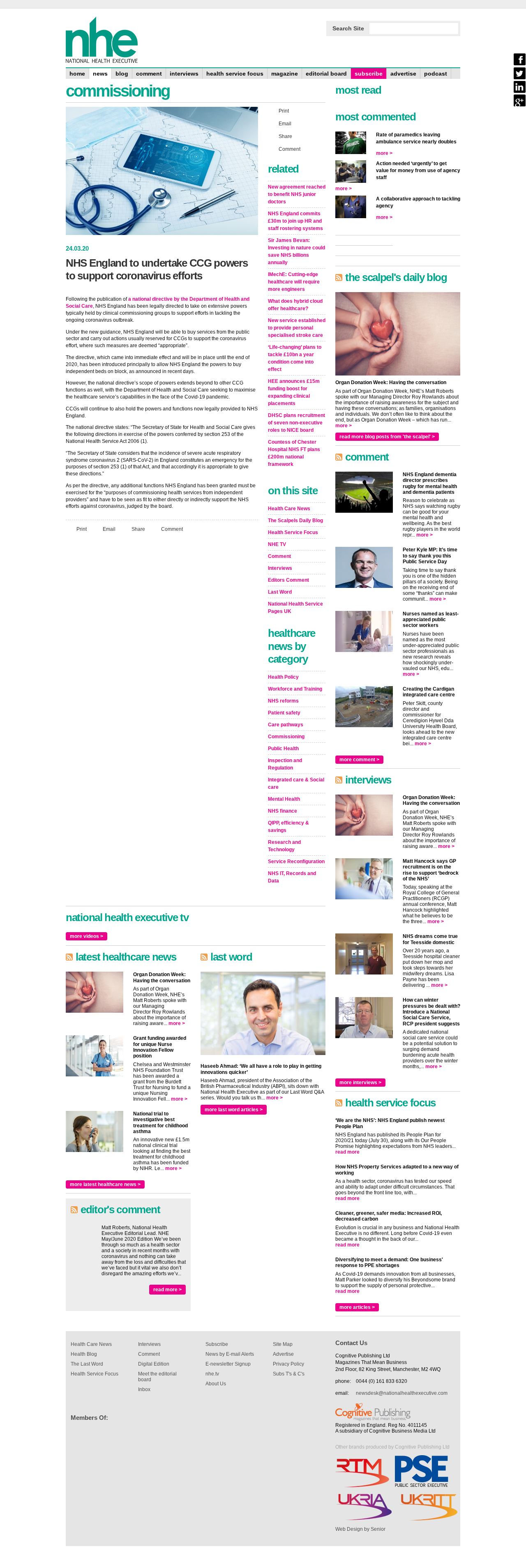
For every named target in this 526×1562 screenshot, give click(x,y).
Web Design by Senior (360, 1529)
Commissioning (286, 737)
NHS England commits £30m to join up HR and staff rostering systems (295, 221)
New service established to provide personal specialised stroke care (296, 328)
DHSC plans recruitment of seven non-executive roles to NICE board (296, 422)
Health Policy (283, 677)
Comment (172, 529)
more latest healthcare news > (105, 1184)
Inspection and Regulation (285, 764)
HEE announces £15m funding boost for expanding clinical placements (294, 392)
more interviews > (360, 1082)
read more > (167, 1289)
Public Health (283, 748)
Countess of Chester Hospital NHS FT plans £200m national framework (294, 453)
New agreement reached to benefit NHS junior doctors (296, 194)
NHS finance (282, 811)
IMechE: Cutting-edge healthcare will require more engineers (294, 282)
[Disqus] (162, 647)
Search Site (348, 28)
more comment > (359, 760)
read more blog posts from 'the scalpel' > (387, 437)
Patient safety (284, 713)
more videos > (86, 936)
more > (176, 1023)
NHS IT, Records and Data (292, 877)
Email (109, 529)
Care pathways (285, 725)
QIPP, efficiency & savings (288, 826)
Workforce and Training (295, 689)
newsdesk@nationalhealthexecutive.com (402, 1393)
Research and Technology (284, 845)
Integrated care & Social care (296, 783)
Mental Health (284, 799)
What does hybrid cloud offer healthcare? (295, 304)
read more (347, 1152)
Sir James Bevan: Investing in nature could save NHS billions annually (296, 251)
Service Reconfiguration (296, 861)
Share (138, 529)
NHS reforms (283, 701)
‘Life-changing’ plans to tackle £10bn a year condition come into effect (294, 358)
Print (81, 529)
